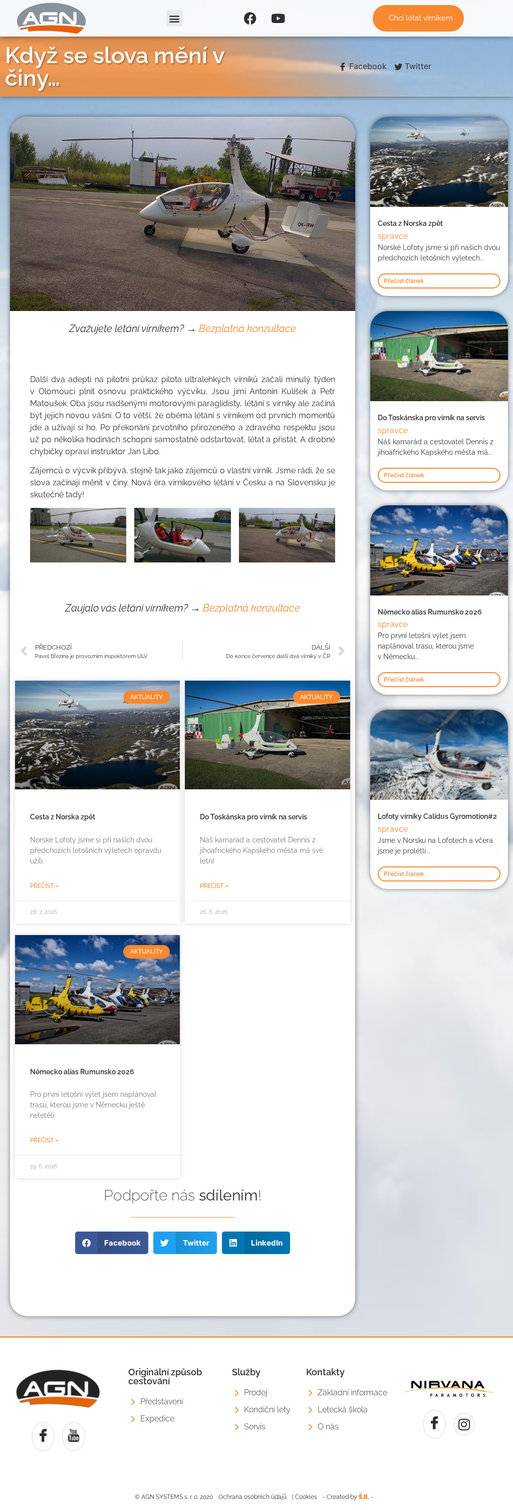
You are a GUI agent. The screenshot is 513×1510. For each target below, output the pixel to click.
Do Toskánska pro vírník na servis (253, 817)
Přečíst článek (404, 280)
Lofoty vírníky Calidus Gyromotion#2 (437, 816)
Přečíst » (44, 885)
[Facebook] (250, 18)
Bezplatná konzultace (247, 329)
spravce (393, 236)
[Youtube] (278, 18)
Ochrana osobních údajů (252, 1496)
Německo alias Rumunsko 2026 (82, 1072)
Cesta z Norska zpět (62, 817)
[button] (174, 18)
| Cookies (304, 1496)
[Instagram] (464, 1424)
